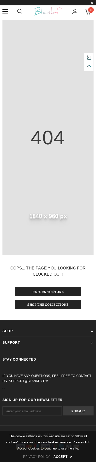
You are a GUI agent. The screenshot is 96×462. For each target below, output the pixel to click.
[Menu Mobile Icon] (5, 11)
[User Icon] (75, 11)
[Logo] (48, 11)
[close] (91, 3)
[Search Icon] (19, 11)
